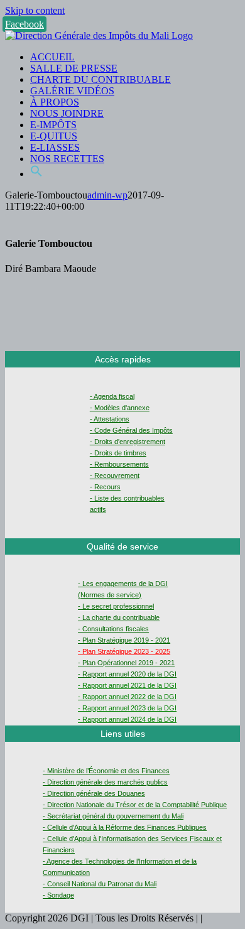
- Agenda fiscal (112, 396)
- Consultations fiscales (113, 629)
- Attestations (109, 419)
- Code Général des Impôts (131, 430)
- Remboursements (119, 464)
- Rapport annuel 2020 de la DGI (127, 674)
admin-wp (107, 195)
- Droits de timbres (118, 453)
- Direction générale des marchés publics (105, 782)
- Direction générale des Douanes (94, 793)
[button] (36, 173)
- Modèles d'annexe (120, 407)
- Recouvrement (114, 475)
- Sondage (58, 895)
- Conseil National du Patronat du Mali (99, 884)
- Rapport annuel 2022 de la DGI (127, 696)
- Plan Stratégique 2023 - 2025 (124, 651)
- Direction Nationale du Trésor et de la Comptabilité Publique (135, 804)
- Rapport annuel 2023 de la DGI (127, 708)
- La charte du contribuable (119, 617)
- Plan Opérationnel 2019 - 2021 (126, 662)
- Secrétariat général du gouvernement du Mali (113, 816)
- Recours (105, 487)
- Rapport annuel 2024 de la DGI (127, 719)
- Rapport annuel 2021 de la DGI (127, 685)
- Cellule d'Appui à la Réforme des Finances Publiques (125, 827)
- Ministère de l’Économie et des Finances (106, 770)
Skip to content (35, 10)
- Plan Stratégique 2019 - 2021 (124, 640)
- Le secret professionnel (116, 606)
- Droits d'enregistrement (127, 441)
